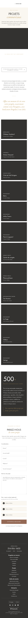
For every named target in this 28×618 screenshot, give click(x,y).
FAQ (14, 551)
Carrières (14, 592)
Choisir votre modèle (14, 559)
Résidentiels (14, 570)
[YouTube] (15, 605)
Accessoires (14, 561)
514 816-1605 (18, 3)
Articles (14, 594)
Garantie (14, 565)
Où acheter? (8, 551)
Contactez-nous (14, 596)
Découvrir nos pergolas (14, 557)
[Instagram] (12, 605)
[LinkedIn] (17, 605)
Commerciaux (14, 572)
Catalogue (14, 563)
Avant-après (14, 576)
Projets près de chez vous (14, 574)
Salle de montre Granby (14, 581)
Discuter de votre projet (14, 590)
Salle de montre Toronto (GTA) (14, 583)
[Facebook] (10, 605)
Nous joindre (19, 551)
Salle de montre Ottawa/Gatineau (14, 585)
